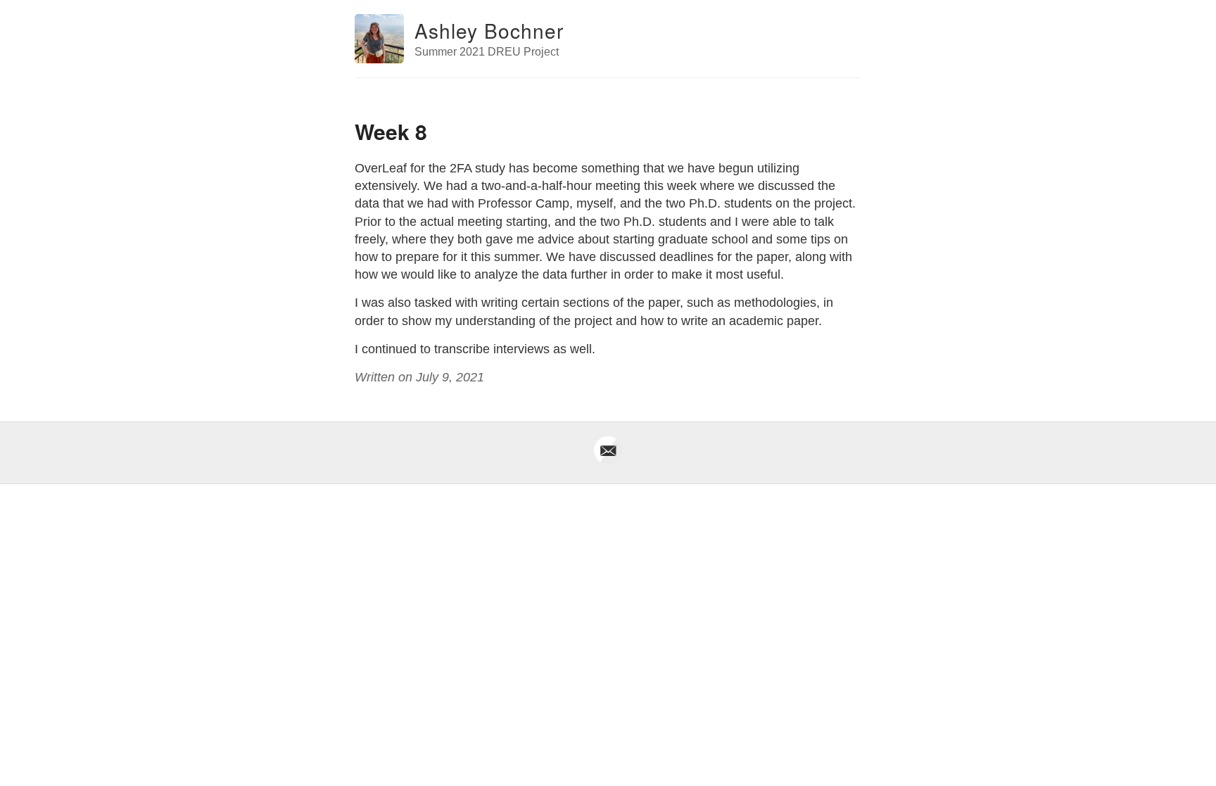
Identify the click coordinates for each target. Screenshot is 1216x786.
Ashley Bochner (489, 30)
